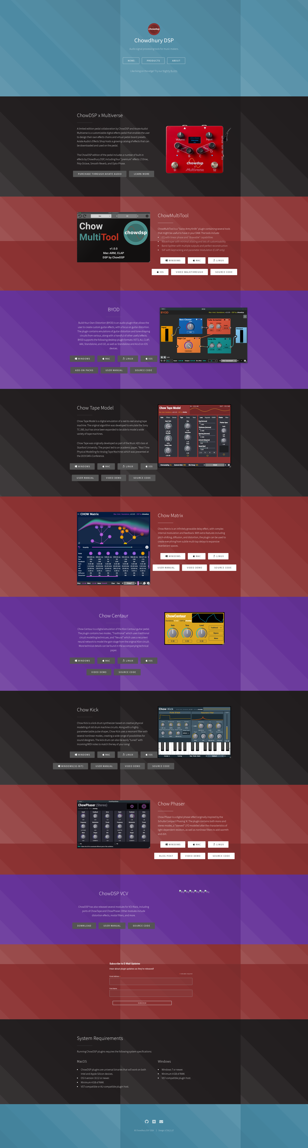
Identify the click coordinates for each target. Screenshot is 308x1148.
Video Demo (113, 477)
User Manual (114, 370)
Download (84, 925)
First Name (113, 988)
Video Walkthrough (189, 272)
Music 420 (135, 443)
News (131, 60)
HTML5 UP (169, 1130)
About (176, 60)
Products (153, 60)
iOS (162, 272)
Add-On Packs (84, 370)
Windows (175, 260)
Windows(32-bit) (72, 766)
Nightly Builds (170, 71)
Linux (220, 260)
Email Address (115, 976)
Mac (198, 260)
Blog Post (166, 855)
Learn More (142, 173)
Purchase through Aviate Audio (100, 173)
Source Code (224, 272)
